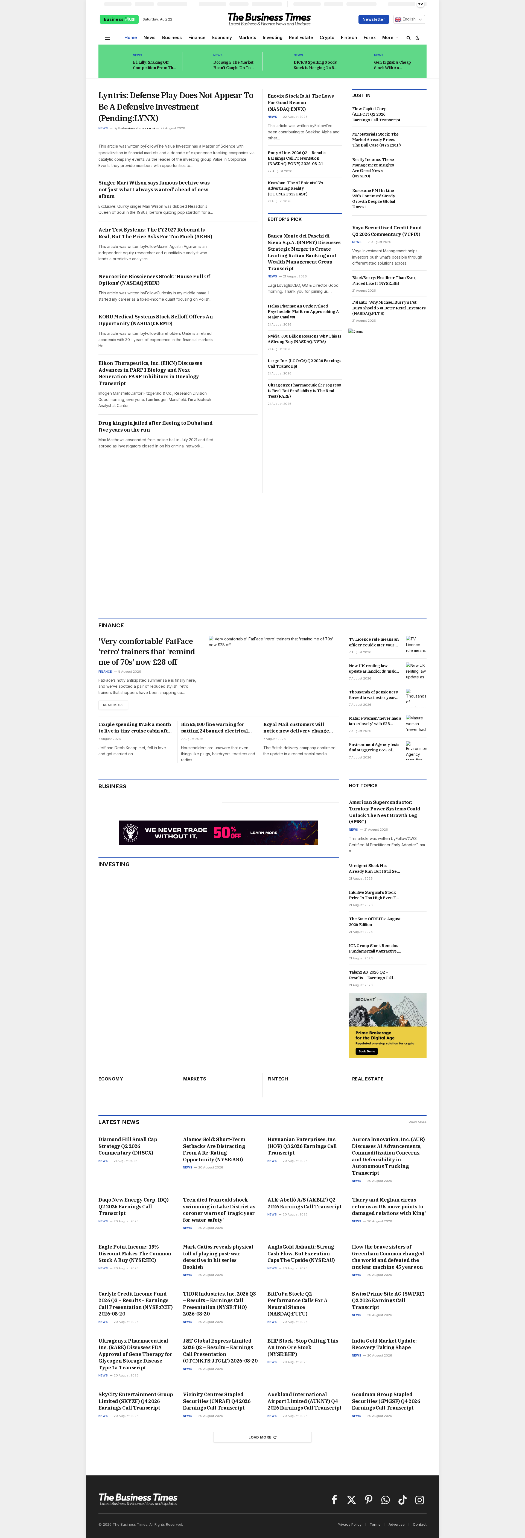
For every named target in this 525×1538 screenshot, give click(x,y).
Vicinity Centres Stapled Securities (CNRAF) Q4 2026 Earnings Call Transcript (216, 1401)
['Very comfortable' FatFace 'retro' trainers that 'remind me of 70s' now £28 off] (274, 673)
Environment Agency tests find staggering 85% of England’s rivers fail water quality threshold (374, 747)
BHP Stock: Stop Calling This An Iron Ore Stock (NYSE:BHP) (302, 1347)
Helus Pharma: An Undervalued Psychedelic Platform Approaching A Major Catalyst (303, 311)
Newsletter (374, 19)
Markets (247, 37)
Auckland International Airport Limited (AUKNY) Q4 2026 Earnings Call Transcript (304, 1401)
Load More (260, 1437)
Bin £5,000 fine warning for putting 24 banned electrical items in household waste (214, 727)
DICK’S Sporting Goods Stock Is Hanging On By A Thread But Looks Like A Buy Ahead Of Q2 (316, 65)
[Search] (409, 37)
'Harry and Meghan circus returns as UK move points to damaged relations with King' (388, 1206)
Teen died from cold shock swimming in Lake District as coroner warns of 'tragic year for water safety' (219, 1210)
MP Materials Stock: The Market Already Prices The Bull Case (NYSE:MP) (376, 139)
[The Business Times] (269, 19)
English (408, 19)
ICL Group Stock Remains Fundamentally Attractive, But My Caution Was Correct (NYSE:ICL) (373, 948)
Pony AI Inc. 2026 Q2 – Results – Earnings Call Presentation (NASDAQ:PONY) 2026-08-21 (298, 158)
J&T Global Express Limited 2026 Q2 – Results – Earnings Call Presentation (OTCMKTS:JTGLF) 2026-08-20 (220, 1351)
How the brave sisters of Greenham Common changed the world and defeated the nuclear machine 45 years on (388, 1257)
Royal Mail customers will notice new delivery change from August (296, 727)
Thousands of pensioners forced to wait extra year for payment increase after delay (374, 695)
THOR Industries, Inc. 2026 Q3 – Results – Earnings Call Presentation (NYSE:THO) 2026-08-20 (219, 1304)
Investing (272, 37)
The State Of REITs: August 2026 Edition (375, 921)
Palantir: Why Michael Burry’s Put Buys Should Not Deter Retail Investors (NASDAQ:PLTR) (389, 308)
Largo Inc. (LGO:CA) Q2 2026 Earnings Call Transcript (305, 363)
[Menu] (107, 37)
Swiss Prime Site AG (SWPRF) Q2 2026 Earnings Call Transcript (388, 1300)
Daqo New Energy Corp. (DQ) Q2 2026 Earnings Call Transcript (133, 1206)
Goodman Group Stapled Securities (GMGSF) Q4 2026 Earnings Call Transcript (386, 1401)
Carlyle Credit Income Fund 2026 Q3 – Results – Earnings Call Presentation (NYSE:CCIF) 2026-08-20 (135, 1304)
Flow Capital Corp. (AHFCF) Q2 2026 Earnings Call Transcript (376, 114)
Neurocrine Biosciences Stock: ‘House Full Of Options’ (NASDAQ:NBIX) (154, 279)
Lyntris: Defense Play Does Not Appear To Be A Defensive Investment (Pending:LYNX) (175, 106)
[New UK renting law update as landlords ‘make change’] (416, 672)
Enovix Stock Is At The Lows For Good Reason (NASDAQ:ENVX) (301, 102)
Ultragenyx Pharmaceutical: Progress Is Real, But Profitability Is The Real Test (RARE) (304, 390)
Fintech (349, 37)
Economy (222, 37)
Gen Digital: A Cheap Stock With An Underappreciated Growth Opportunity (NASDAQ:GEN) (392, 65)
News (150, 37)
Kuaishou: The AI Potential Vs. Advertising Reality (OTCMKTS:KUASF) (296, 188)
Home (130, 37)
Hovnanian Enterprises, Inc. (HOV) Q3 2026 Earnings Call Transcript (302, 1146)
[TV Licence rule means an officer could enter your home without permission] (416, 645)
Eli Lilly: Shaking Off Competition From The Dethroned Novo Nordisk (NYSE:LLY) (154, 65)
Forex (370, 37)
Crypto (327, 37)
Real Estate (301, 37)
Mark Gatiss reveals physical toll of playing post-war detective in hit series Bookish (218, 1257)
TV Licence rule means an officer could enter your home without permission (374, 642)
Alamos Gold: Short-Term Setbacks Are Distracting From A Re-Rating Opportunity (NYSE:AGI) (214, 1149)
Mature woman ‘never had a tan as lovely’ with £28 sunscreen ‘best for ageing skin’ (375, 721)
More (387, 37)
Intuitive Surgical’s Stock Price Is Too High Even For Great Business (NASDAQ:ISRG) (374, 895)
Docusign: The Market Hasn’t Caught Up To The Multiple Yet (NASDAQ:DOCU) (233, 65)
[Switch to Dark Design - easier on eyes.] (417, 38)
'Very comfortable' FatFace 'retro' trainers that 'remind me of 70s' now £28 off (146, 651)
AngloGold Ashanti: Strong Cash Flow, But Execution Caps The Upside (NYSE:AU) (301, 1253)
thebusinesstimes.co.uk (136, 128)
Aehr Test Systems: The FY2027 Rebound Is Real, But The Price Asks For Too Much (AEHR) (155, 233)
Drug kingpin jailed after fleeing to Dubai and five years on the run (155, 426)
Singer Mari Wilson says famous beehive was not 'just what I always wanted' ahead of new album (153, 189)
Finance (197, 37)
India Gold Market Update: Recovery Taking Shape (384, 1344)
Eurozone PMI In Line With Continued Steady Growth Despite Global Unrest (373, 199)
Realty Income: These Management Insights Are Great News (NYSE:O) (373, 168)
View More (418, 1122)
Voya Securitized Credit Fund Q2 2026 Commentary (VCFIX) (387, 231)
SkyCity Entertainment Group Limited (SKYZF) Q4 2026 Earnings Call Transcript (135, 1401)
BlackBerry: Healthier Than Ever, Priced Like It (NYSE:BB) (384, 280)
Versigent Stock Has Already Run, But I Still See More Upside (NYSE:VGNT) (374, 868)
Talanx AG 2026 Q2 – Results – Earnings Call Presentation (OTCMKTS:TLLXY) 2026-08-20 (374, 975)
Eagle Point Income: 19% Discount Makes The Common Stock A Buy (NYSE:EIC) (134, 1253)
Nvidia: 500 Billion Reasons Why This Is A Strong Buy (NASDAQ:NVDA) (304, 338)
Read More (113, 705)
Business (114, 19)
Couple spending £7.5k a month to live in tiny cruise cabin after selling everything (135, 727)
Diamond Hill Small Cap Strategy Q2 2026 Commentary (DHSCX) (127, 1146)
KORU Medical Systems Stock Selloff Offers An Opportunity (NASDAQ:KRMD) (155, 320)
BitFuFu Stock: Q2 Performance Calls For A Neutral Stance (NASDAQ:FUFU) (297, 1304)
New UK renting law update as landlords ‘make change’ (373, 668)
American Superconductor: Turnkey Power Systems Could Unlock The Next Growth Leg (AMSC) (385, 812)
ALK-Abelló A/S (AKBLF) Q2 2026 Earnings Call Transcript (304, 1203)
